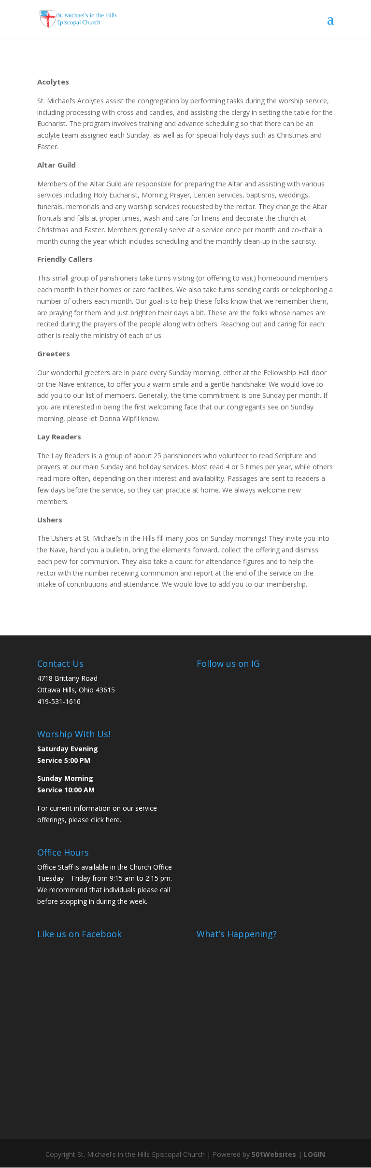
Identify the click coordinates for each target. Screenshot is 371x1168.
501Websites (274, 1154)
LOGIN (314, 1154)
